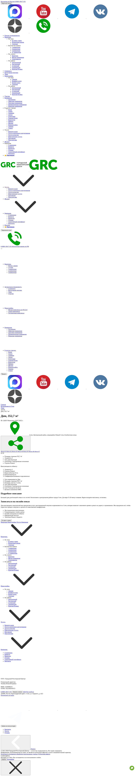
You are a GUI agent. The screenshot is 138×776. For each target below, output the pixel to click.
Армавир (11, 355)
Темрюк (10, 369)
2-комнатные (12, 271)
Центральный (12, 563)
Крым (10, 352)
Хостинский (12, 565)
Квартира (11, 556)
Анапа (10, 354)
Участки (11, 293)
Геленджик (11, 359)
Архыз (10, 357)
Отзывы (10, 220)
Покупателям (12, 197)
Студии (10, 267)
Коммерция (8, 327)
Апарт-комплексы (14, 311)
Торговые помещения (15, 332)
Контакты (11, 223)
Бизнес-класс (12, 594)
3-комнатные (12, 272)
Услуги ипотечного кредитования (19, 190)
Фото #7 (37, 451)
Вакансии (11, 218)
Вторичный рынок (14, 543)
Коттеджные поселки (15, 290)
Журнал (7, 199)
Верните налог (13, 189)
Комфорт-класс (13, 592)
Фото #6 (32, 451)
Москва (10, 365)
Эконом (10, 591)
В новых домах (13, 541)
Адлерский (11, 567)
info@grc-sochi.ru (28, 692)
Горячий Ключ (13, 360)
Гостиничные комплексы (16, 313)
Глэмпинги (11, 288)
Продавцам (11, 195)
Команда (11, 217)
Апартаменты (12, 560)
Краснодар (11, 362)
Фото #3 (15, 451)
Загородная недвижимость (13, 287)
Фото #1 (3, 451)
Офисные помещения (15, 331)
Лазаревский (12, 568)
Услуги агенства (13, 192)
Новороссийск (13, 367)
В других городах (10, 350)
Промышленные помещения (17, 334)
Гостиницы (11, 329)
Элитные (11, 545)
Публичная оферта (44, 754)
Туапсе (10, 370)
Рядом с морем (13, 266)
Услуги (7, 187)
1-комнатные (12, 269)
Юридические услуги (15, 194)
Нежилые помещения (15, 336)
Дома (10, 292)
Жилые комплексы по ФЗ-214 (17, 310)
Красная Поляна (13, 570)
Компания (8, 213)
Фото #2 (9, 451)
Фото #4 (20, 451)
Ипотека (7, 225)
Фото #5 (26, 451)
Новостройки (9, 308)
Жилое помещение (14, 558)
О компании (12, 215)
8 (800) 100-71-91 (6, 692)
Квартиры (8, 264)
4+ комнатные (12, 553)
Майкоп (10, 364)
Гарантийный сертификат (16, 222)
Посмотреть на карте (7, 695)
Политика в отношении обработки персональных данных (19, 754)
